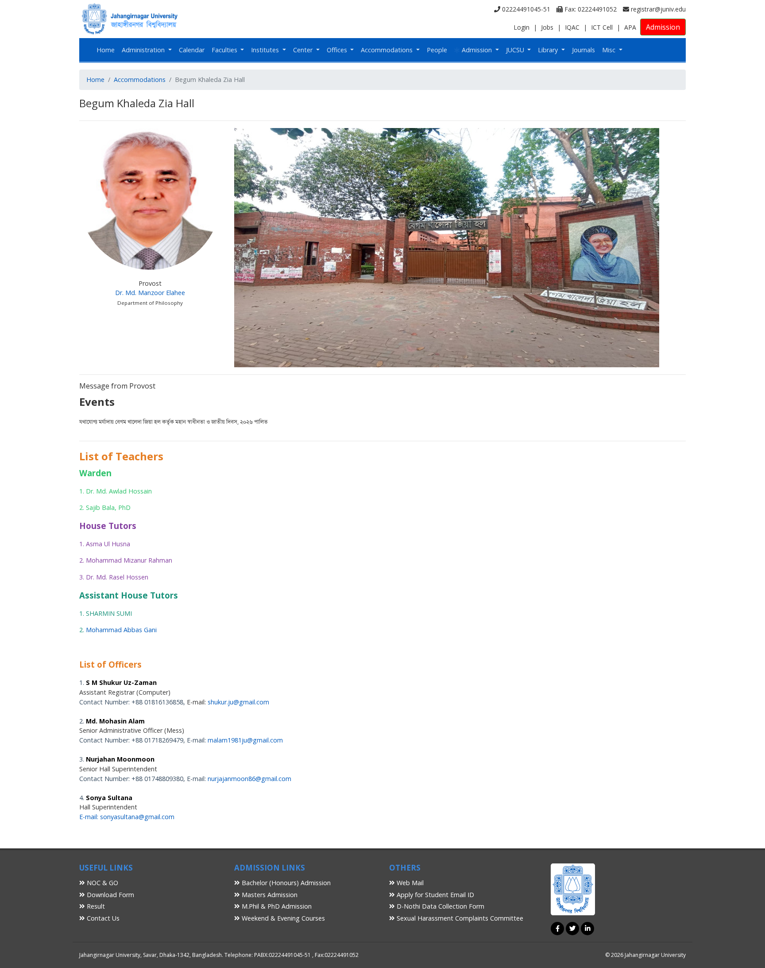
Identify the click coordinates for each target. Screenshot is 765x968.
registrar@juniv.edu (657, 9)
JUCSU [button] (516, 50)
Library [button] (549, 50)
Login (521, 27)
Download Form (109, 894)
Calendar (192, 50)
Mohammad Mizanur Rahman (129, 560)
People (437, 50)
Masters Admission (269, 894)
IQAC (572, 27)
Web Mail (409, 883)
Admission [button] (477, 50)
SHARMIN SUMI (109, 613)
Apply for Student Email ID (434, 894)
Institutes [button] (266, 50)
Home (106, 50)
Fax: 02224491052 (590, 9)
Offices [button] (338, 50)
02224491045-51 (525, 9)
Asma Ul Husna (108, 544)
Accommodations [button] (387, 50)
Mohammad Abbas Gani (121, 630)
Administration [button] (144, 50)
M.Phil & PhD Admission (276, 906)
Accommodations (140, 79)
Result (95, 906)
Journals (583, 50)
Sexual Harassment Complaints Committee (459, 918)
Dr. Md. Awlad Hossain (119, 491)
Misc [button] (609, 50)
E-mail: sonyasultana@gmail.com (126, 816)
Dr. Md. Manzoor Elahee (150, 292)
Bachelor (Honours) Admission (285, 883)
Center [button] (303, 50)
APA (630, 27)
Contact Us (102, 918)
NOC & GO (101, 883)
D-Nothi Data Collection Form (439, 906)
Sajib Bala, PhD (108, 507)
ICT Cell (602, 27)
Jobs (547, 27)
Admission (663, 27)
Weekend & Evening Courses (282, 918)
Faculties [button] (225, 50)
